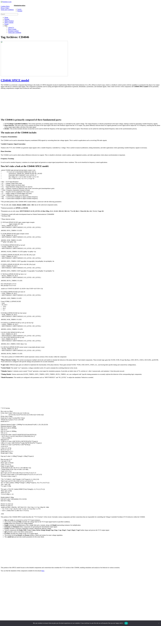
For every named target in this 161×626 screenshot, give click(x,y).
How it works (12, 29)
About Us (11, 27)
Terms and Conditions (7, 9)
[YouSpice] (6, 2)
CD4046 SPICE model (15, 80)
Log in (19, 9)
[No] (159, 623)
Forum (6, 24)
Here (42, 571)
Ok (126, 623)
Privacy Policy (5, 8)
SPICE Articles (8, 22)
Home (6, 17)
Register (19, 11)
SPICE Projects (9, 21)
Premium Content (13, 31)
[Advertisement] (57, 104)
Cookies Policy (5, 6)
